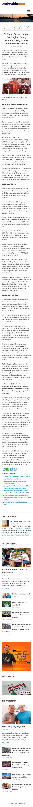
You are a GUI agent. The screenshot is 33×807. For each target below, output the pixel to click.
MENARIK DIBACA (9, 701)
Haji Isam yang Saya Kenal (21, 594)
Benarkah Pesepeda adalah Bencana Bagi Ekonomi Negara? (21, 787)
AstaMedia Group (22, 528)
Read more (5, 588)
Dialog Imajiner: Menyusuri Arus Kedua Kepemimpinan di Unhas (21, 615)
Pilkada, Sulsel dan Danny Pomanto (16, 495)
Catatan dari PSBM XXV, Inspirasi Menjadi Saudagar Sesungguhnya (21, 765)
